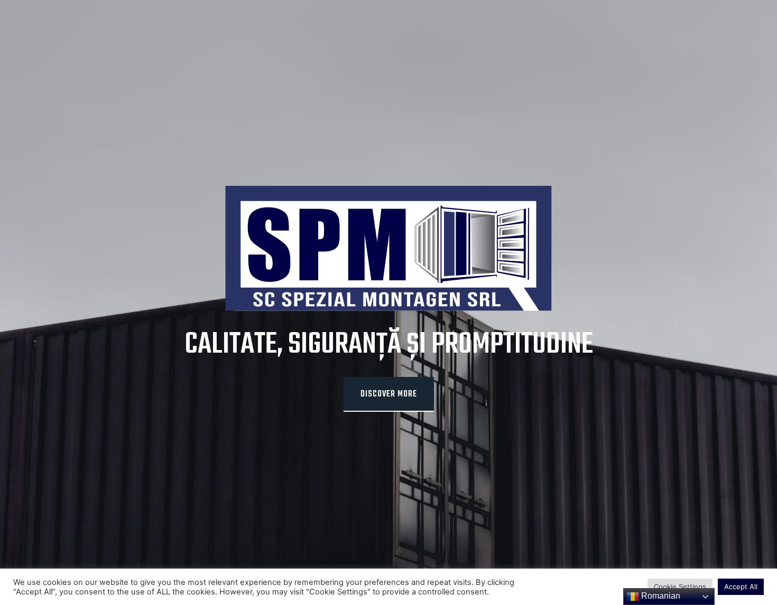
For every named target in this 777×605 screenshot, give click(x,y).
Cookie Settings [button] (680, 586)
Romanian (659, 595)
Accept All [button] (740, 586)
